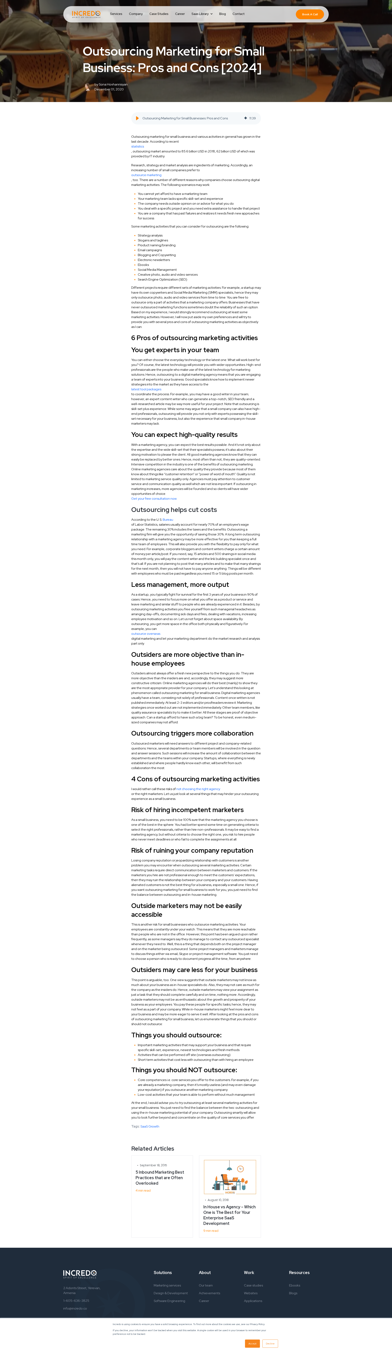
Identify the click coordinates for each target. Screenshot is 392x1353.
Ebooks (294, 1285)
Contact (239, 14)
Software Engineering (169, 1301)
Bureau (168, 519)
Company (136, 14)
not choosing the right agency (198, 789)
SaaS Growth (149, 1126)
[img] (245, 118)
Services (116, 14)
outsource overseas (145, 634)
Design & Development (171, 1293)
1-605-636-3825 (76, 1301)
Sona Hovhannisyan (113, 84)
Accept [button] (252, 1343)
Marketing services (167, 1285)
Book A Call (310, 14)
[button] (137, 118)
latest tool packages (146, 389)
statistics (137, 146)
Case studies (253, 1285)
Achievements (209, 1293)
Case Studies (158, 14)
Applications (253, 1301)
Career (180, 14)
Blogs (293, 1293)
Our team (206, 1285)
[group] (196, 118)
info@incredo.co (75, 1308)
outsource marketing (146, 175)
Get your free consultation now (153, 498)
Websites (250, 1293)
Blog (222, 14)
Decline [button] (270, 1343)
